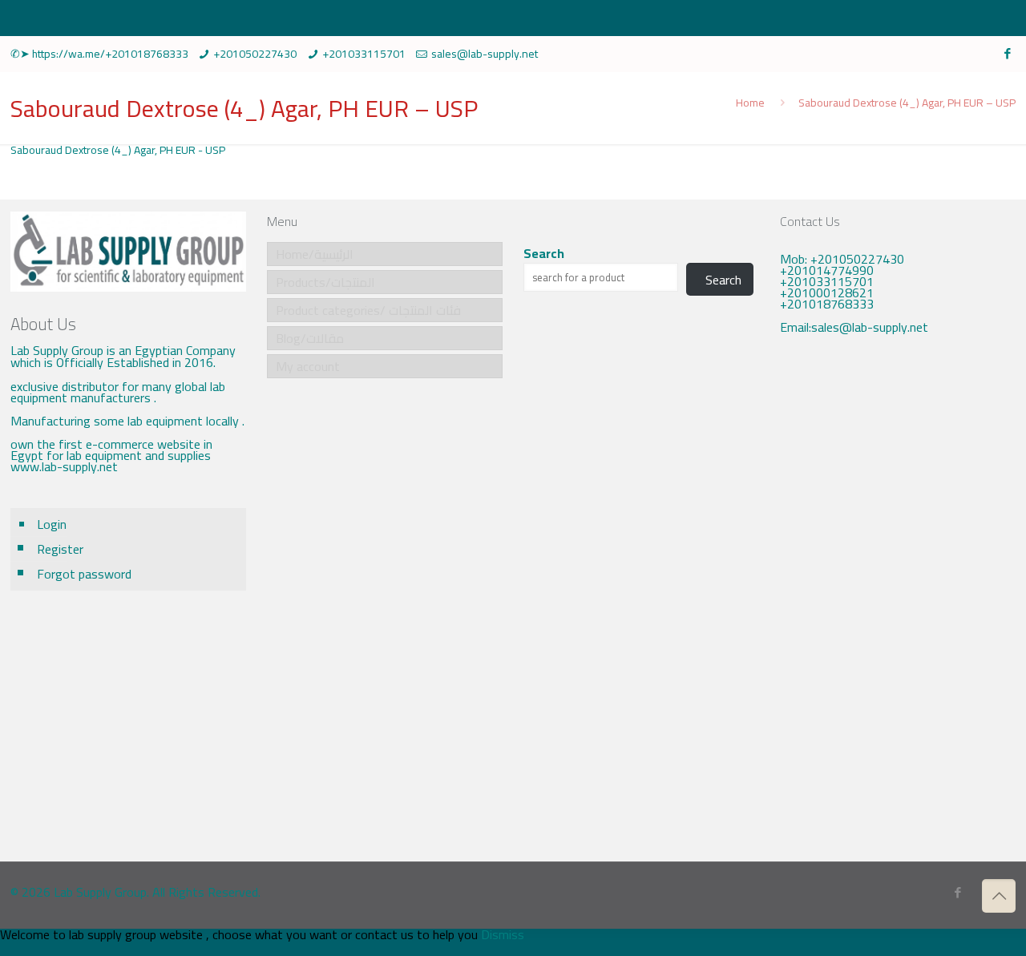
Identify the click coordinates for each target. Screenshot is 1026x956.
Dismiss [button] (502, 934)
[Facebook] (1007, 53)
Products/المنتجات (325, 282)
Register (60, 549)
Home (750, 102)
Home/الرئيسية (314, 254)
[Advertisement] (898, 609)
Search (543, 253)
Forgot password (84, 574)
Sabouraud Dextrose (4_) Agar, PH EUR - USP (117, 149)
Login (52, 524)
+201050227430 (255, 53)
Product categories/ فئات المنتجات (368, 310)
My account (308, 366)
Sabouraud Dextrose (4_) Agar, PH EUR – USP (907, 102)
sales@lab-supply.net (484, 53)
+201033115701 (364, 53)
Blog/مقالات (310, 338)
